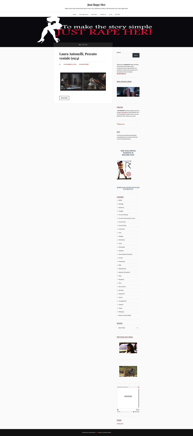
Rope (120, 275)
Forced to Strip (122, 225)
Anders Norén (107, 432)
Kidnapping (122, 247)
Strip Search (122, 293)
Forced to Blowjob (123, 214)
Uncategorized (122, 301)
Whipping (121, 311)
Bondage (121, 204)
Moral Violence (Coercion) (125, 254)
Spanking (121, 290)
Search (119, 52)
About (74, 14)
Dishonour (121, 207)
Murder (121, 257)
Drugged (121, 211)
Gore (120, 232)
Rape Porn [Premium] (124, 272)
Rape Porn (94, 14)
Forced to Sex (122, 222)
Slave (120, 283)
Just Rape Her (96, 4)
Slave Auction (122, 286)
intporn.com (120, 423)
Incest (120, 243)
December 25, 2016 (71, 64)
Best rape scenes (83, 14)
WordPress (92, 432)
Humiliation (122, 240)
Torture (121, 297)
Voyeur (120, 308)
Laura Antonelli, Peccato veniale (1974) (78, 56)
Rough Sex (121, 279)
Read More (64, 98)
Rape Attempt (85, 64)
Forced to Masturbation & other (127, 218)
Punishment (122, 261)
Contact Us (103, 14)
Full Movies (122, 229)
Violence (121, 304)
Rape (120, 265)
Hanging (121, 236)
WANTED (117, 14)
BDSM (120, 200)
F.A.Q (110, 14)
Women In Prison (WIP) (125, 315)
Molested (121, 250)
